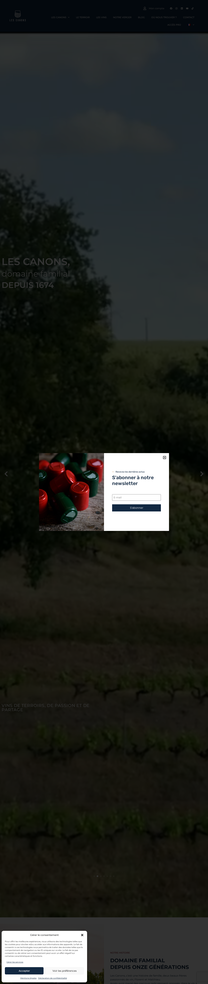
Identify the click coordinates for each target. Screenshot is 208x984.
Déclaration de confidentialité (52, 978)
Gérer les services (14, 962)
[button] (82, 935)
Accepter (24, 970)
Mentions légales (28, 978)
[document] (104, 492)
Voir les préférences (64, 970)
